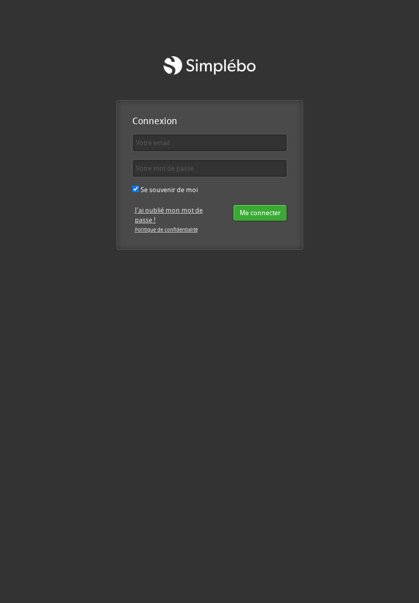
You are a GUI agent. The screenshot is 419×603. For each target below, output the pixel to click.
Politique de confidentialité (166, 229)
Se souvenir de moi (168, 189)
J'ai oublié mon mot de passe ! (169, 214)
